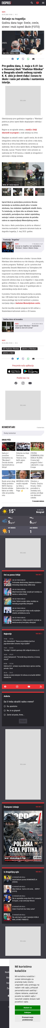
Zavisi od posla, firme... (15, 715)
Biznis (8, 977)
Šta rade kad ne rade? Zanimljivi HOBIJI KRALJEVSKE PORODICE (23, 917)
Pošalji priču (37, 2)
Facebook (16, 383)
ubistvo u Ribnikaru (29, 349)
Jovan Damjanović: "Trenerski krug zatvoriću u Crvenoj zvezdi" (23, 656)
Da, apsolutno (12, 706)
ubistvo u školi (8, 353)
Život (9, 988)
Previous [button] (5, 174)
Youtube (30, 383)
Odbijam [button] (27, 1012)
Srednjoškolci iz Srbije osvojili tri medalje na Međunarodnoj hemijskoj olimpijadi (23, 620)
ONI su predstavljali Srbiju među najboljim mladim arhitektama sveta (23, 610)
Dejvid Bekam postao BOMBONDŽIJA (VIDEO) (23, 879)
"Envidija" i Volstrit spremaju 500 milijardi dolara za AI (23, 649)
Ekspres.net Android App (31, 371)
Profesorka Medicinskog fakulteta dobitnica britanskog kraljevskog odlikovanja (23, 582)
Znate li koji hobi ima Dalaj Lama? (23, 907)
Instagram (23, 383)
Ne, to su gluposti (13, 710)
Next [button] (41, 174)
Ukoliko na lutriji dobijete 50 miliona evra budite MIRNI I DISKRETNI (23, 675)
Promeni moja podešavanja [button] (27, 1018)
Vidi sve (38, 575)
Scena (8, 983)
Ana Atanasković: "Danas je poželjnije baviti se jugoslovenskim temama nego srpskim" (23, 641)
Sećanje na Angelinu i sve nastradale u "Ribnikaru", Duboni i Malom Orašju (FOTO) (23, 245)
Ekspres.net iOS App (14, 371)
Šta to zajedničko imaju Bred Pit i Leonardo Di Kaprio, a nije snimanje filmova (23, 898)
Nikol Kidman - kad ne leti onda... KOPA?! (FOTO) (23, 889)
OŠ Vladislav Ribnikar (11, 349)
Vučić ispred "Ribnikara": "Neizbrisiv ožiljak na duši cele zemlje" (23, 324)
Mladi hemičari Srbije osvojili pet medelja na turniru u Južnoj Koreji (23, 592)
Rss (40, 686)
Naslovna (9, 972)
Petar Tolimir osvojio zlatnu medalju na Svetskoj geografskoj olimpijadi (23, 601)
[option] (23, 174)
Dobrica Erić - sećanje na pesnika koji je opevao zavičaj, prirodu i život (23, 666)
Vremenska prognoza (23, 511)
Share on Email (33, 58)
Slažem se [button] (28, 1008)
